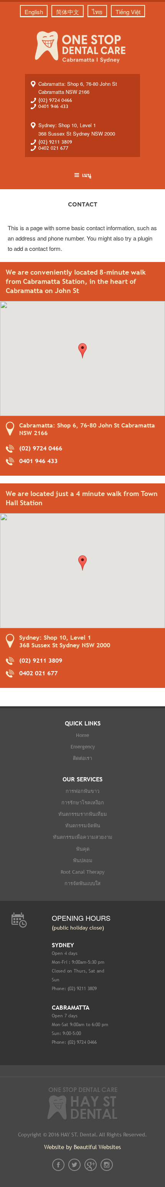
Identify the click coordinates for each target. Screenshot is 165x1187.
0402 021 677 (53, 148)
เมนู (86, 174)
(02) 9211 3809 (55, 142)
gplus (90, 1165)
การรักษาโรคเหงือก (82, 803)
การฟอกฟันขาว (82, 791)
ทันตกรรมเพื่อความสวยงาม (82, 837)
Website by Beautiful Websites (82, 1147)
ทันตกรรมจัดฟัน (82, 825)
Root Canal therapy (82, 872)
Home (82, 735)
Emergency (83, 747)
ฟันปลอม (82, 860)
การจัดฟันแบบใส (82, 883)
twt (74, 1165)
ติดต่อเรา (82, 758)
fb (58, 1165)
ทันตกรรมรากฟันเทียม (82, 814)
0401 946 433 (53, 106)
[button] (82, 351)
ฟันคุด (82, 849)
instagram (107, 1165)
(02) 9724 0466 (55, 100)
